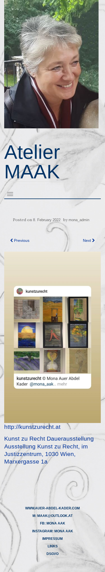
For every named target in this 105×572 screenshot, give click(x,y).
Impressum (52, 539)
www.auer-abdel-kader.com (52, 508)
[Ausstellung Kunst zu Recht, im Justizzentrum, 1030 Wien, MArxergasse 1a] (52, 337)
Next (87, 240)
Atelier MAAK (32, 161)
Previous (21, 240)
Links (53, 546)
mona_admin (79, 220)
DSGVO (52, 554)
